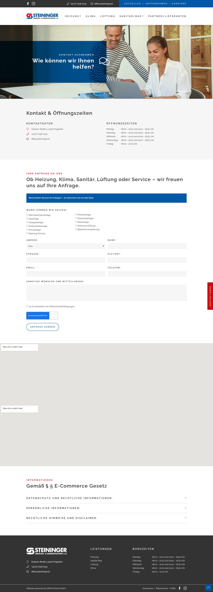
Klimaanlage (35, 230)
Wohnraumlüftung (86, 225)
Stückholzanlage (85, 218)
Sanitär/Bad (131, 16)
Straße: (33, 254)
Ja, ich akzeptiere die (52, 306)
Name (112, 240)
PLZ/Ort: (114, 254)
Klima (91, 16)
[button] (106, 498)
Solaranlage (83, 222)
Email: (31, 268)
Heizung (72, 16)
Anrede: (32, 240)
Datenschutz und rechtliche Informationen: (69, 498)
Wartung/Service (37, 233)
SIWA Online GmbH (56, 588)
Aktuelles (132, 3)
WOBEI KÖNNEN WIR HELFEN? (46, 210)
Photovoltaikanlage (38, 226)
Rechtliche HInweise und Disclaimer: (62, 518)
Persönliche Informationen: (53, 508)
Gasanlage (34, 218)
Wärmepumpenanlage (40, 215)
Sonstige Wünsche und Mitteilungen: (55, 281)
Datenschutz (162, 588)
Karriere (179, 3)
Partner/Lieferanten (167, 16)
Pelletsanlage (84, 214)
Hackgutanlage (36, 222)
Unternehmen (156, 3)
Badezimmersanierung (88, 229)
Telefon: (114, 268)
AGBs (173, 588)
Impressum (148, 588)
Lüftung (107, 16)
